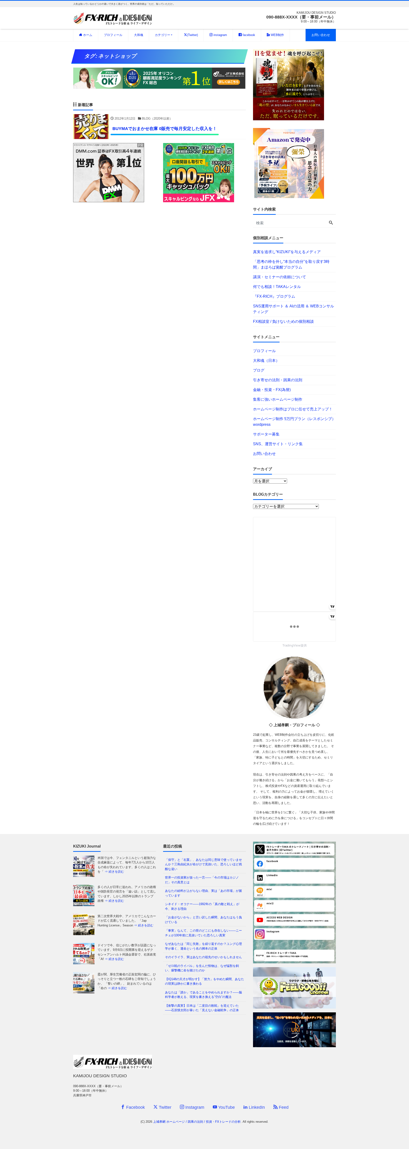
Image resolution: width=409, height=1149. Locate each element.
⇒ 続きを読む (114, 871)
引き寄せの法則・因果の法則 (277, 380)
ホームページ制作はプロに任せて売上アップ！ (293, 409)
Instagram (194, 1107)
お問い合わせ (320, 35)
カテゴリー (162, 35)
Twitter (164, 1107)
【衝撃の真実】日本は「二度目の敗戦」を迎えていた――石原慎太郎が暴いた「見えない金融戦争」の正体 (202, 1008)
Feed (283, 1107)
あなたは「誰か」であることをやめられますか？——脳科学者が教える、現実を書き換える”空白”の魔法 (203, 995)
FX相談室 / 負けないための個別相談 (283, 321)
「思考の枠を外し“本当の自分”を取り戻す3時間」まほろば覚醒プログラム (291, 264)
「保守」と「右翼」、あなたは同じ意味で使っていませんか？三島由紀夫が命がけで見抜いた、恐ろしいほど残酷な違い (203, 864)
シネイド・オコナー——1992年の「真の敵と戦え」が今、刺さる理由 (202, 906)
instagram (220, 35)
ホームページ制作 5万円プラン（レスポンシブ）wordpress (294, 421)
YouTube (226, 1107)
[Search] (331, 223)
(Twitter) (192, 35)
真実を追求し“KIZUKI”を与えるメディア (287, 252)
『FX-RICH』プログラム (274, 296)
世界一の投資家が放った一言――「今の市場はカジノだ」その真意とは (202, 880)
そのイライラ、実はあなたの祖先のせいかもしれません (203, 957)
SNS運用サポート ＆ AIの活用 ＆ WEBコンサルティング (293, 309)
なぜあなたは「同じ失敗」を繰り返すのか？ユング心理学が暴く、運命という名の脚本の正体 (203, 946)
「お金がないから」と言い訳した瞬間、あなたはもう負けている (203, 920)
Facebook (135, 1107)
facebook (248, 35)
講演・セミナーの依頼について (279, 277)
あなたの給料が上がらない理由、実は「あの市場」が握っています (203, 893)
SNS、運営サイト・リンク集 (278, 444)
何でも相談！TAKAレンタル (277, 287)
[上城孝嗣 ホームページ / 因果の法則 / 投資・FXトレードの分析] (112, 17)
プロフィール (113, 35)
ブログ (258, 370)
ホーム (87, 35)
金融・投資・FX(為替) (272, 390)
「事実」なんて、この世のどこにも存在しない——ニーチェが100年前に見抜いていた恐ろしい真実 (203, 933)
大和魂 (138, 35)
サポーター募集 (266, 434)
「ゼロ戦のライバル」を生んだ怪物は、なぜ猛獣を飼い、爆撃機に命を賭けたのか (202, 968)
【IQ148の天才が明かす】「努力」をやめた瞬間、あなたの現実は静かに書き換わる (204, 981)
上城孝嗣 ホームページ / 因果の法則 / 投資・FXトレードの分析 (197, 1121)
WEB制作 (277, 35)
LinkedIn (256, 1107)
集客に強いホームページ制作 (277, 399)
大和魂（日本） (266, 361)
